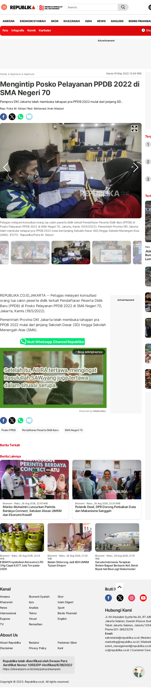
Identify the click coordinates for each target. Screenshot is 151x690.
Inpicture (15, 74)
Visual (33, 618)
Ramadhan (35, 624)
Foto (5, 30)
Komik (31, 30)
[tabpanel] (71, 252)
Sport (61, 607)
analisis (117, 21)
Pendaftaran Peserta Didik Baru (40, 430)
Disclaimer (6, 648)
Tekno (33, 613)
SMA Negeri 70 (73, 430)
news (101, 21)
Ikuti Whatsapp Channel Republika (55, 342)
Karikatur (45, 30)
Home (3, 74)
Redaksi (34, 642)
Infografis (17, 30)
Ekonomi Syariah (33, 21)
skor (54, 21)
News (3, 607)
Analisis (34, 607)
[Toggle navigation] (4, 7)
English (62, 618)
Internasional (8, 613)
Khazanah (6, 602)
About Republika (10, 642)
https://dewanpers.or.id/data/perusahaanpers (32, 669)
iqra (88, 21)
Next (136, 222)
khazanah (72, 21)
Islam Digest (65, 602)
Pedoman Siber (67, 642)
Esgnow (5, 618)
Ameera (5, 596)
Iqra (31, 602)
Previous (5, 222)
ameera (9, 21)
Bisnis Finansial (67, 613)
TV (2, 624)
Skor (60, 596)
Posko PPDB (8, 430)
